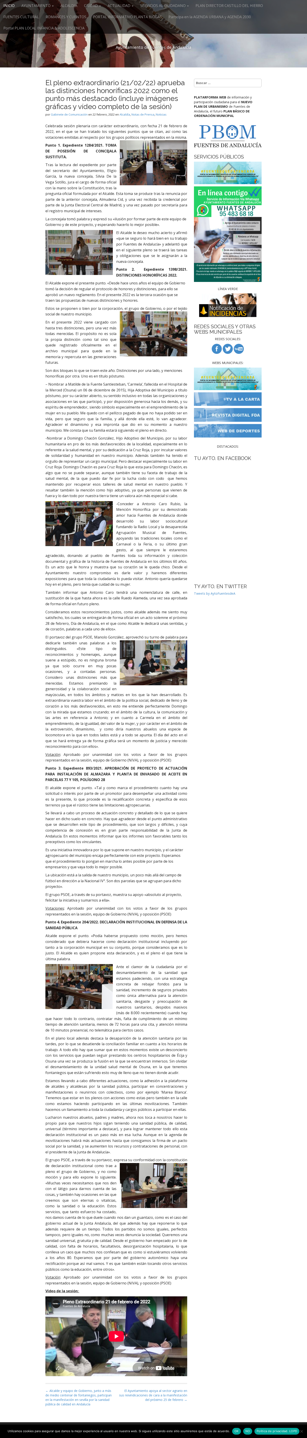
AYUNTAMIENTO (36, 5)
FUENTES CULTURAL (21, 16)
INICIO (9, 5)
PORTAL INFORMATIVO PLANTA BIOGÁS (127, 16)
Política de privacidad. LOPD (277, 1431)
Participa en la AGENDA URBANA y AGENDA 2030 (210, 16)
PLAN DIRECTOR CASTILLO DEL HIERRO (229, 5)
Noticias (161, 114)
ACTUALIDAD (119, 5)
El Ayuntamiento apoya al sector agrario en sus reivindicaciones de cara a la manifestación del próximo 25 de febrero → (153, 1395)
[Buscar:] (228, 83)
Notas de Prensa (142, 114)
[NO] (301, 1431)
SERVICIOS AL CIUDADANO (163, 5)
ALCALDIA (68, 5)
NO (247, 1431)
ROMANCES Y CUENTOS (66, 16)
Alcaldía (125, 114)
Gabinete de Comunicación (69, 114)
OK (236, 1431)
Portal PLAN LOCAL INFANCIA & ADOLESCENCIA (44, 28)
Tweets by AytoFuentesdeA (214, 593)
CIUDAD (91, 5)
